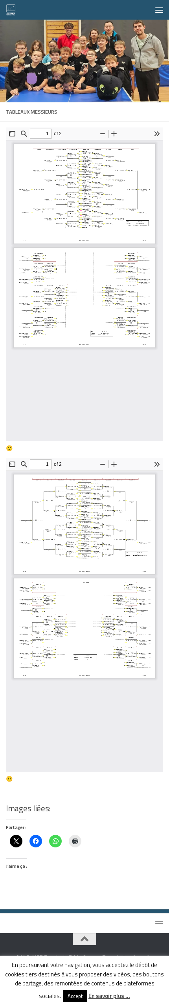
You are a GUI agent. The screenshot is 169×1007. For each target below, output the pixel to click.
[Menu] (159, 10)
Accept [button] (75, 996)
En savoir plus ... (109, 996)
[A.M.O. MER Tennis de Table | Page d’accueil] (12, 9)
